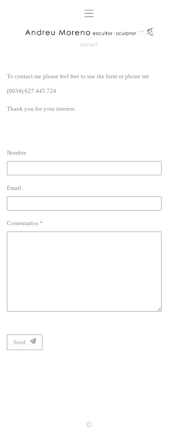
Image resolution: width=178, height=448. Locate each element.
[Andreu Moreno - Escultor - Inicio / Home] (89, 33)
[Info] (89, 425)
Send (21, 342)
